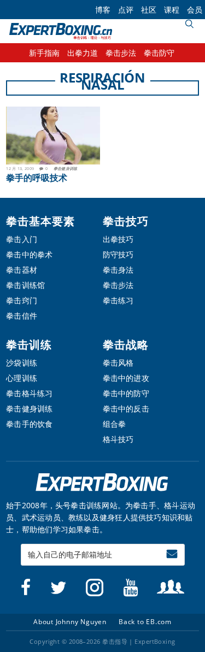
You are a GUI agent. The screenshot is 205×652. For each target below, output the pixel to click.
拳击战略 (126, 344)
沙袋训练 (21, 362)
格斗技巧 (118, 439)
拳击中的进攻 (126, 378)
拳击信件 (21, 315)
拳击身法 (118, 270)
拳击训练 (29, 344)
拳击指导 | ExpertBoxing (61, 30)
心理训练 (21, 378)
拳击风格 (118, 362)
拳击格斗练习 (29, 393)
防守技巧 (118, 254)
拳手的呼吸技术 (36, 178)
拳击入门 (21, 239)
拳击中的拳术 (29, 254)
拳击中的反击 (126, 408)
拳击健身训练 (66, 168)
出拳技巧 (118, 239)
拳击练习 (118, 300)
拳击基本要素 (40, 221)
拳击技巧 (126, 221)
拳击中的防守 (126, 393)
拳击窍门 (21, 300)
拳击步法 (118, 285)
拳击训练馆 (25, 285)
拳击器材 (21, 270)
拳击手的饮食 (29, 424)
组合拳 (114, 424)
